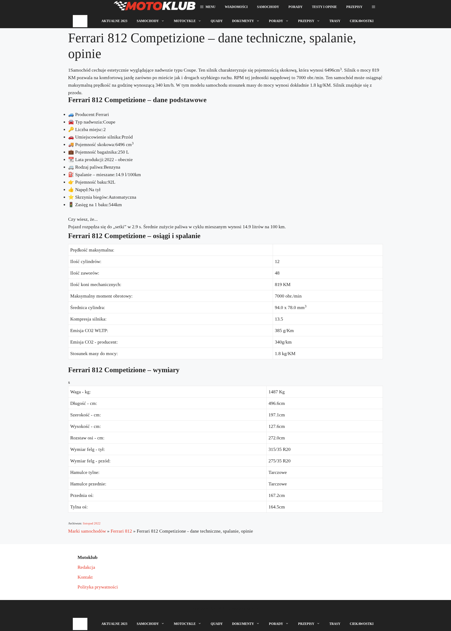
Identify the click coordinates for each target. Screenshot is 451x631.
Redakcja (86, 567)
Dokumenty (243, 21)
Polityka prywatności (98, 586)
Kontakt (85, 577)
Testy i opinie (324, 7)
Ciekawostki (361, 21)
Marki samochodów (87, 531)
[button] (373, 7)
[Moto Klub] (154, 7)
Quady (217, 21)
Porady (295, 7)
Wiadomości (236, 7)
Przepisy (354, 7)
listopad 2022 (92, 523)
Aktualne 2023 (114, 21)
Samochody (268, 7)
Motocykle (185, 21)
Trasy (334, 21)
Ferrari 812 (121, 531)
